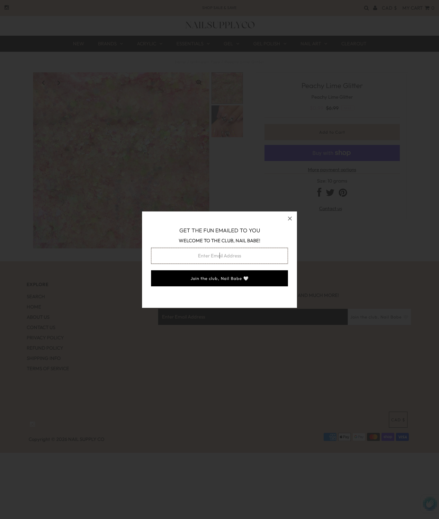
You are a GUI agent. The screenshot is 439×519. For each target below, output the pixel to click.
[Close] (290, 218)
